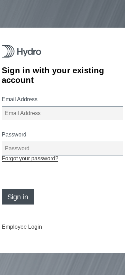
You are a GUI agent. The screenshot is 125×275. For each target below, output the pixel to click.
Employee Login (22, 227)
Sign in (17, 197)
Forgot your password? (30, 158)
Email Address (20, 99)
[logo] (21, 51)
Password (14, 135)
